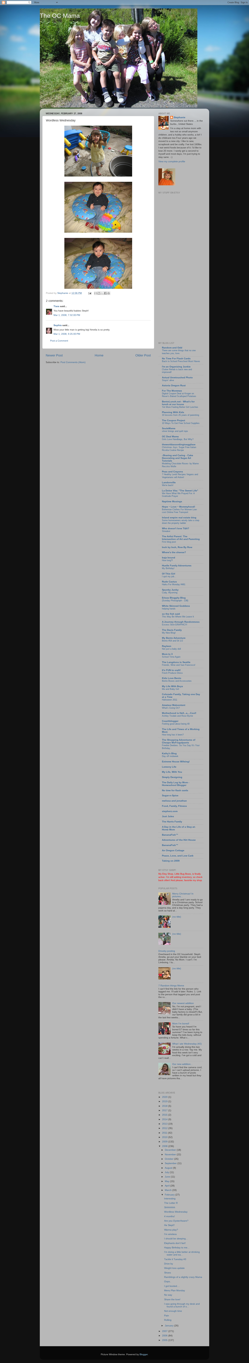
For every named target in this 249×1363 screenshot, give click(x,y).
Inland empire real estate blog (179, 517)
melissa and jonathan (174, 801)
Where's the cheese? (174, 552)
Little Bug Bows (182, 874)
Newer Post (54, 355)
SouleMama (168, 428)
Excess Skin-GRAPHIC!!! (174, 624)
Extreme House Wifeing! (176, 761)
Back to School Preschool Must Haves (181, 361)
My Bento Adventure (173, 638)
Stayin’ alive (168, 380)
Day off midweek (170, 756)
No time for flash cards (175, 790)
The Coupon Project (173, 420)
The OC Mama (60, 15)
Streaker (166, 531)
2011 (165, 1133)
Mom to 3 (167, 654)
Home (99, 355)
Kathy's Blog (169, 753)
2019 (165, 1101)
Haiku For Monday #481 (173, 584)
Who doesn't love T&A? (175, 528)
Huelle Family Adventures (176, 565)
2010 (165, 1137)
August (169, 1168)
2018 (165, 1106)
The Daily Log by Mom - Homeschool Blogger (175, 783)
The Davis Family (172, 630)
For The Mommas (172, 391)
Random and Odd (172, 347)
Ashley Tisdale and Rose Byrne (177, 716)
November (171, 1154)
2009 (165, 1141)
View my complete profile (171, 161)
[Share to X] (102, 293)
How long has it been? (173, 734)
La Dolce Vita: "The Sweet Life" (180, 490)
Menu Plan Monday (174, 1290)
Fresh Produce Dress (172, 673)
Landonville (169, 482)
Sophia (58, 325)
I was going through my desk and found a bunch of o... (182, 1305)
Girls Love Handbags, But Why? (177, 439)
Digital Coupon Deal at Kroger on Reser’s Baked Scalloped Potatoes (179, 395)
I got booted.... (172, 1286)
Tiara (56, 306)
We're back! (167, 485)
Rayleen (166, 646)
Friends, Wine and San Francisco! (178, 665)
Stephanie (179, 117)
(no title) (176, 917)
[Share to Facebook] (105, 293)
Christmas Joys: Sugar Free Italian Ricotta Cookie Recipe (179, 448)
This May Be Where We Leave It (178, 616)
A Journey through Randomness (181, 622)
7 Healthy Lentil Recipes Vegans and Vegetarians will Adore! (180, 476)
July (167, 1172)
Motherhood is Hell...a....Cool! (179, 713)
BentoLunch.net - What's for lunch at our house (178, 403)
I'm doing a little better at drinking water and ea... (182, 1253)
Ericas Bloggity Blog (174, 598)
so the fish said (171, 614)
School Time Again (171, 657)
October (169, 1159)
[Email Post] (89, 293)
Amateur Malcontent (173, 705)
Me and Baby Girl (170, 689)
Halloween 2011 (169, 699)
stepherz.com (170, 811)
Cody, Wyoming (169, 592)
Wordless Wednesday (176, 1212)
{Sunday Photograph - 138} (175, 600)
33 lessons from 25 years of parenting (180, 415)
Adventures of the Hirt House (179, 840)
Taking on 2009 (171, 861)
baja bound (168, 557)
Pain (166, 1315)
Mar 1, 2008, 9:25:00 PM (67, 334)
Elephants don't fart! (175, 1243)
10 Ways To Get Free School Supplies (181, 423)
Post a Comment (59, 340)
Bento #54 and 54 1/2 (172, 640)
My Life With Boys (172, 686)
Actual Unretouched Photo (177, 377)
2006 (165, 1335)
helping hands (168, 608)
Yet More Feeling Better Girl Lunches (180, 407)
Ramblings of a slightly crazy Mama (183, 1277)
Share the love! (172, 1299)
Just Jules (168, 816)
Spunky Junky (170, 590)
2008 (165, 1146)
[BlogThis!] (99, 293)
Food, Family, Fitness (174, 806)
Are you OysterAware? (176, 1221)
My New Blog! (169, 632)
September (171, 1163)
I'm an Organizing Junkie (176, 366)
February (170, 1194)
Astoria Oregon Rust (174, 385)
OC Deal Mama (170, 436)
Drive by (168, 1263)
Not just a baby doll (171, 649)
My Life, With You (172, 772)
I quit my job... (169, 576)
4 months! (169, 1216)
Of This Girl (168, 573)
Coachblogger (170, 721)
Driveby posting (166, 951)
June (168, 1176)
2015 (165, 1115)
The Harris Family (172, 821)
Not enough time (173, 1311)
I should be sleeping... (176, 1238)
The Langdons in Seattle (176, 662)
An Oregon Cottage (173, 850)
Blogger (144, 1354)
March (168, 1190)
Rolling (167, 1320)
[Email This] (95, 293)
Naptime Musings (172, 501)
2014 (165, 1119)
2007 (165, 1331)
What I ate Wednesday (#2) (187, 1044)
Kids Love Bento (171, 678)
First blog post (169, 542)
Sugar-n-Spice (170, 795)
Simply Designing (172, 777)
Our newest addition (183, 1003)
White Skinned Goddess (176, 606)
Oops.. (167, 1281)
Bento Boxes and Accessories (177, 681)
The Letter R (171, 1203)
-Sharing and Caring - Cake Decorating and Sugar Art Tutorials (177, 458)
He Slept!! (169, 1225)
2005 (165, 1340)
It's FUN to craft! (171, 670)
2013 (165, 1124)
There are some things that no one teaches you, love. (179, 352)
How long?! (167, 560)
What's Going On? (171, 708)
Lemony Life (169, 767)
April (167, 1185)
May (167, 1181)
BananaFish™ (170, 835)
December (171, 1150)
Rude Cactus (169, 581)
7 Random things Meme (171, 985)
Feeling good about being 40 (176, 724)
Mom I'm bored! (180, 1023)
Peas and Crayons (172, 471)
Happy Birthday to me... (176, 1247)
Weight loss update (174, 1268)
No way (168, 1295)
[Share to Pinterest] (108, 293)
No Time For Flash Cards (176, 358)
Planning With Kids (173, 412)
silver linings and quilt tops (175, 431)
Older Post (143, 355)
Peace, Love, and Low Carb (177, 855)
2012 (165, 1128)
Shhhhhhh (169, 1207)
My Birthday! (168, 568)
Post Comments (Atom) (73, 362)
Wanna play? (171, 1230)
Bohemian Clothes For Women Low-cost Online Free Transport (179, 511)
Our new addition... (182, 1064)
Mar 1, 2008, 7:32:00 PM (67, 315)
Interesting (169, 1198)
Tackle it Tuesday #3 (175, 1259)
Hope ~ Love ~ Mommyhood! (178, 506)
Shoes (167, 1272)
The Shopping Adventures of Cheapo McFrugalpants (178, 741)
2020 (165, 1097)
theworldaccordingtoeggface (178, 444)
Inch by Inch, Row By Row (177, 547)
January (169, 1325)
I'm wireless (170, 1234)
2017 (165, 1110)
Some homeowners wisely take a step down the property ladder (180, 521)
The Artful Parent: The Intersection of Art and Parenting (181, 537)
